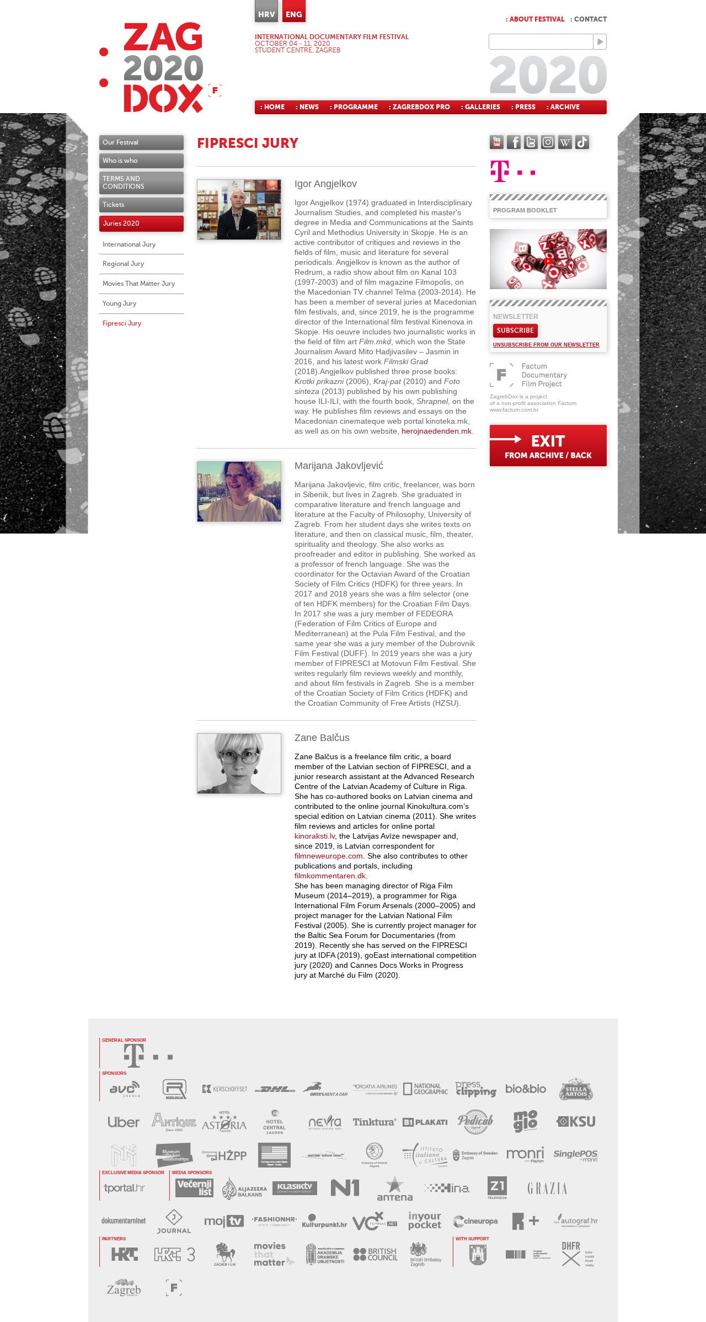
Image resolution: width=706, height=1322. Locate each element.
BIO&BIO (526, 1088)
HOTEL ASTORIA (224, 1122)
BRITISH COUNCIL (375, 1254)
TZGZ (123, 1287)
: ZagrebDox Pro (419, 107)
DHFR (578, 1254)
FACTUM (174, 1287)
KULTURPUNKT (324, 1221)
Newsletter (515, 317)
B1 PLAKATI (425, 1122)
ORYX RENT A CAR (325, 1088)
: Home (272, 107)
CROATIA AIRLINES (375, 1088)
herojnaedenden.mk (437, 431)
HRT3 (174, 1254)
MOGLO (525, 1122)
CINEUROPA (475, 1221)
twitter (531, 142)
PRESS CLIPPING (475, 1088)
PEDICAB (475, 1122)
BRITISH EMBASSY (425, 1254)
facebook (514, 142)
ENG (294, 14)
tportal (124, 1188)
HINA (447, 1188)
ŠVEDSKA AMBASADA (475, 1155)
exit (548, 445)
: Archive (563, 107)
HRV (266, 14)
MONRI (525, 1155)
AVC (124, 1088)
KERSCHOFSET (224, 1088)
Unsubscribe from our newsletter (546, 345)
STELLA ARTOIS (576, 1088)
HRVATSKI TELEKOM (148, 1055)
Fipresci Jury (122, 323)
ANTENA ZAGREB (395, 1188)
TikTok (582, 142)
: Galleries (480, 107)
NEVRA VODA (324, 1122)
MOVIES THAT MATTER (275, 1254)
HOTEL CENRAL (274, 1122)
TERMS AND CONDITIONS (124, 183)
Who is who (120, 160)
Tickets (113, 205)
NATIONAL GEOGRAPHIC (425, 1088)
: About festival (535, 19)
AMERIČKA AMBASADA (274, 1155)
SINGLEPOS (575, 1155)
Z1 (497, 1188)
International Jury (129, 244)
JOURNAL (174, 1221)
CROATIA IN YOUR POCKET (425, 1221)
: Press (523, 107)
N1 (345, 1188)
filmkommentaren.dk (330, 875)
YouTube (497, 142)
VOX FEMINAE (374, 1221)
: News (307, 107)
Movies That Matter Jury (139, 283)
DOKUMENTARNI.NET (123, 1221)
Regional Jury (123, 264)
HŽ (224, 1155)
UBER (123, 1122)
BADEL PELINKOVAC (174, 1122)
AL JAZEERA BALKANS (244, 1188)
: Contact (588, 19)
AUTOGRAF (575, 1221)
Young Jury (119, 303)
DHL (275, 1088)
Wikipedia (565, 142)
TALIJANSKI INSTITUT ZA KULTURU (425, 1155)
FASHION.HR (274, 1221)
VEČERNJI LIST (194, 1188)
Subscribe (515, 330)
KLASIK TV (294, 1188)
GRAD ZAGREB (478, 1254)
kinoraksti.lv (315, 835)
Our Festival (120, 142)
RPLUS (525, 1221)
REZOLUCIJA (174, 1088)
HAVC (528, 1254)
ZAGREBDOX (160, 67)
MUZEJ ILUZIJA (123, 1155)
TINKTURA (374, 1122)
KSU (575, 1122)
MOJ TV (224, 1221)
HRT (124, 1254)
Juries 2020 (121, 223)
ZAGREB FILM (224, 1254)
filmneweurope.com (329, 855)
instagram (548, 142)
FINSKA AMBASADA (374, 1155)
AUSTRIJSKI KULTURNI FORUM (324, 1155)
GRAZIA (547, 1188)
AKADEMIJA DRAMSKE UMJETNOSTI (325, 1254)
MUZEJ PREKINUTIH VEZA (174, 1155)
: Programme (354, 107)
